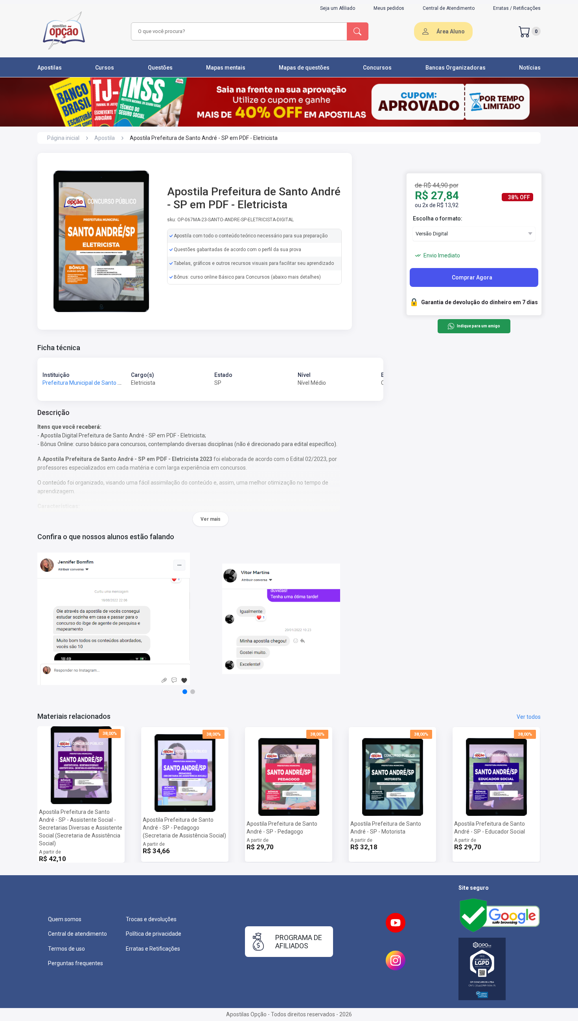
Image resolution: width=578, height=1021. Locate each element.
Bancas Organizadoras (455, 67)
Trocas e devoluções (151, 919)
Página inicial (63, 138)
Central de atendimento (77, 934)
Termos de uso (66, 949)
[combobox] (237, 31)
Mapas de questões (304, 67)
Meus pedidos (389, 8)
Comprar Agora (472, 277)
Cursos (104, 67)
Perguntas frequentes (75, 963)
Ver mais (211, 519)
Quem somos (64, 919)
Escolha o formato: (437, 218)
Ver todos (529, 717)
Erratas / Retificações (517, 8)
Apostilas (49, 67)
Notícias (530, 67)
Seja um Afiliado (337, 8)
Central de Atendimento (449, 8)
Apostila (104, 138)
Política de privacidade (153, 934)
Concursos (377, 67)
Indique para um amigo (478, 326)
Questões (160, 67)
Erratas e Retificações (153, 949)
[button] (184, 691)
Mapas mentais (225, 67)
